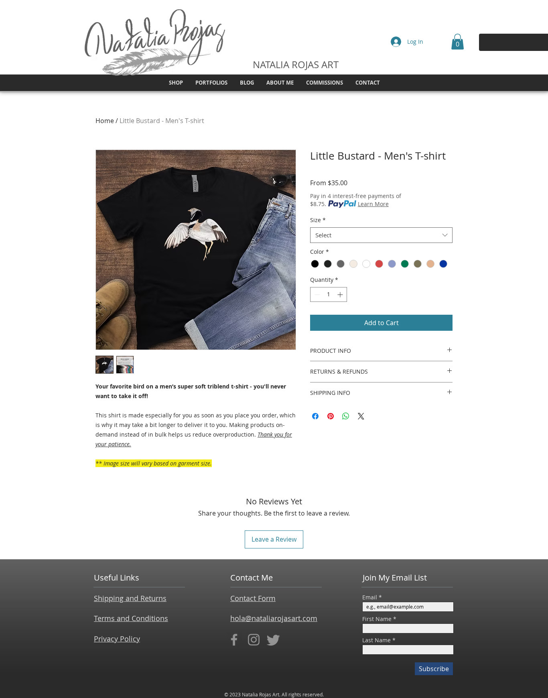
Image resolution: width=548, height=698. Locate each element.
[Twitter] (273, 639)
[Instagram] (254, 639)
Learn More (373, 204)
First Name (377, 619)
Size (318, 220)
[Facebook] (234, 639)
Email (369, 597)
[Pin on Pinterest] (330, 416)
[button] (457, 41)
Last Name (376, 640)
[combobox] (381, 235)
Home (104, 120)
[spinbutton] (328, 294)
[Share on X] (361, 416)
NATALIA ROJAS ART (296, 64)
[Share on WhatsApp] (346, 416)
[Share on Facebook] (315, 416)
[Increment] (341, 294)
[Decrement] (316, 294)
